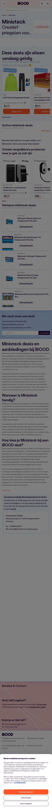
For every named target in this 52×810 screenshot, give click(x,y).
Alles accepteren (26, 792)
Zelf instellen (26, 798)
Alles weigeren (26, 803)
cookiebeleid (19, 782)
